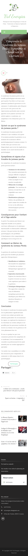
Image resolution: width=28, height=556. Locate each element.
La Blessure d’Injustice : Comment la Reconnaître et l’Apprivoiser (8, 419)
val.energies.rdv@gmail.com (11, 510)
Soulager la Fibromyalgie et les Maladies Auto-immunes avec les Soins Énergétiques (8, 431)
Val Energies (14, 16)
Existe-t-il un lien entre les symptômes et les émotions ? (8, 442)
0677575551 (7, 507)
